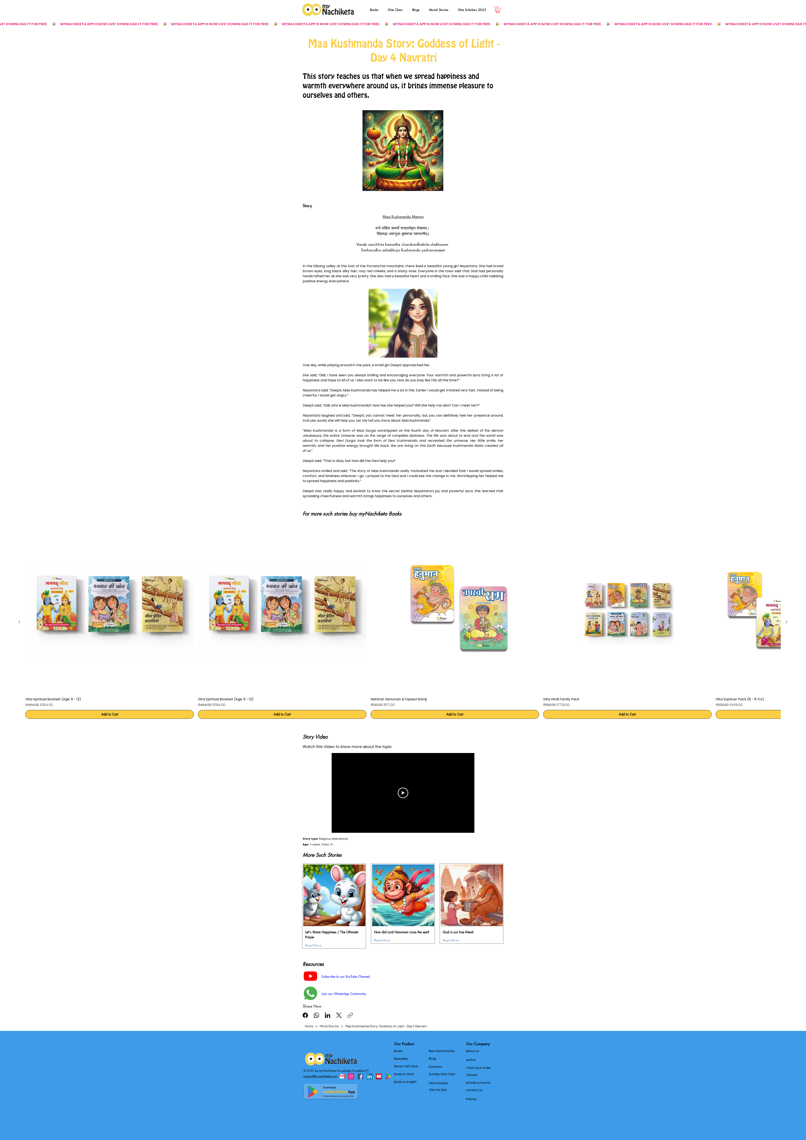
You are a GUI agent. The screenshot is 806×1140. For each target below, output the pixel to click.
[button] (454, 1070)
